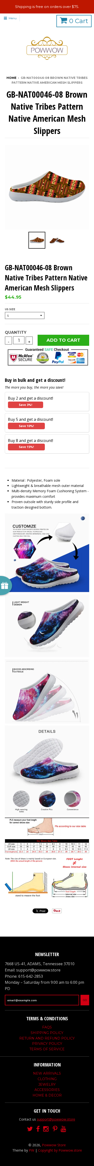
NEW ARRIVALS (47, 1073)
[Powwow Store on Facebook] (38, 1129)
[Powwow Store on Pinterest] (55, 1129)
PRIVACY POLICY (47, 1043)
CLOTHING (47, 1079)
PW (31, 1150)
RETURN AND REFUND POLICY (47, 1038)
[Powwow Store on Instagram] (46, 1129)
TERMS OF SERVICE (47, 1049)
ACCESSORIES (47, 1090)
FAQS (47, 1027)
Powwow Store (54, 1145)
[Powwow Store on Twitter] (30, 1129)
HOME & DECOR (47, 1095)
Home (11, 78)
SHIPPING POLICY (47, 1033)
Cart (78, 21)
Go (85, 1000)
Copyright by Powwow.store (60, 1150)
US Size (10, 309)
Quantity (15, 332)
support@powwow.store (56, 1119)
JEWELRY (47, 1084)
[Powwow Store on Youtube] (64, 1129)
